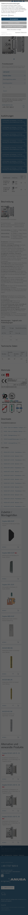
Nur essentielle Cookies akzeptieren (14, 26)
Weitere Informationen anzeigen (14, 29)
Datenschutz (24, 32)
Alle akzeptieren (14, 19)
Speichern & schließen (14, 22)
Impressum (17, 32)
